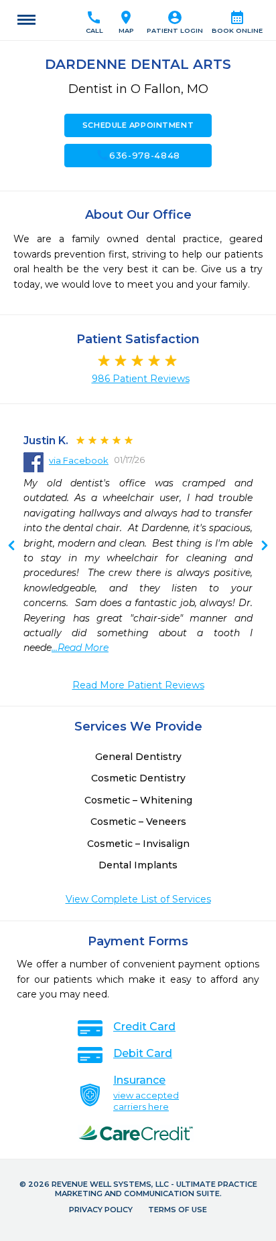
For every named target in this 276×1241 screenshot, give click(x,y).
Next (11, 546)
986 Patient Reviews (141, 379)
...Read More (80, 648)
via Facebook (79, 460)
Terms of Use (177, 1209)
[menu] (26, 20)
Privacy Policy (101, 1209)
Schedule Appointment (138, 125)
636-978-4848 (138, 155)
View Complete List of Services (138, 899)
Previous (264, 546)
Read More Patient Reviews (138, 685)
